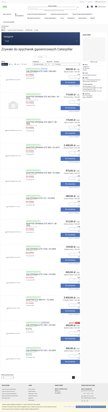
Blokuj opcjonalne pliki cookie (83, 406)
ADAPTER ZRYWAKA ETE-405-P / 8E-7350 (41, 224)
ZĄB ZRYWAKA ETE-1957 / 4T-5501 (41, 325)
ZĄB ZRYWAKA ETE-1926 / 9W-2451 (41, 71)
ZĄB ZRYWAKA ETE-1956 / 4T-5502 (41, 274)
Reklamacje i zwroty (32, 393)
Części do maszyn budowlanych (36, 14)
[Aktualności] (92, 6)
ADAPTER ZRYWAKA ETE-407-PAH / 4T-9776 (43, 98)
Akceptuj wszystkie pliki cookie (98, 406)
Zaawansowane (47, 10)
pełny (5, 64)
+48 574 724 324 (89, 396)
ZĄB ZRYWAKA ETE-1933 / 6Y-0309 (41, 249)
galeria (18, 64)
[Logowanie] (88, 6)
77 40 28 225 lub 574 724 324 (93, 80)
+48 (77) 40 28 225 (89, 390)
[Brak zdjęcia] (13, 105)
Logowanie (90, 1)
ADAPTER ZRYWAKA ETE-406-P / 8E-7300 (41, 123)
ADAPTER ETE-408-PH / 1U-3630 (40, 300)
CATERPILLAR (28, 30)
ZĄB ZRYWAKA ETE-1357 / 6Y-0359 (41, 350)
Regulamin (30, 398)
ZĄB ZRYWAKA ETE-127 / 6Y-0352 (40, 198)
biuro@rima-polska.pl (91, 75)
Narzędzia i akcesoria (33, 18)
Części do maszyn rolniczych (59, 14)
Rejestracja (82, 1)
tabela (25, 64)
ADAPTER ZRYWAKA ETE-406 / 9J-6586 (43, 173)
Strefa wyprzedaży (50, 18)
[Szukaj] (78, 7)
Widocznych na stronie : (7, 374)
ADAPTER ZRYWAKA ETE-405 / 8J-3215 (43, 147)
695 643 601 (94, 81)
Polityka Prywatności (32, 395)
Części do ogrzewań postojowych (82, 14)
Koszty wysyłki (31, 389)
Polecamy (54, 10)
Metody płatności (32, 391)
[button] (4, 2)
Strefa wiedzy (31, 400)
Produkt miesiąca (60, 10)
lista (11, 64)
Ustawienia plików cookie (68, 406)
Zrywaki (36, 30)
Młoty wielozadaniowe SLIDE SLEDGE (10, 395)
